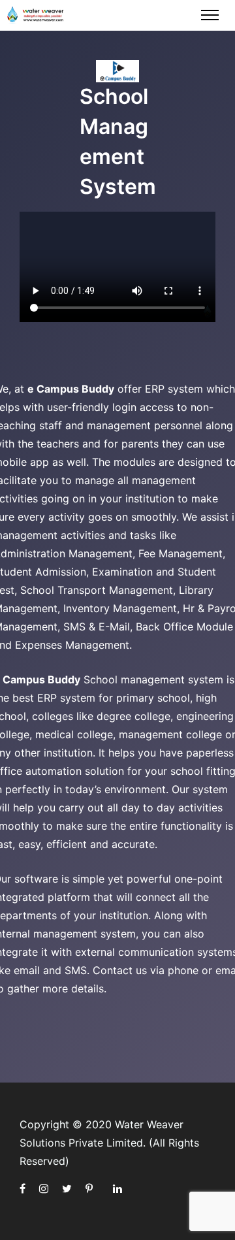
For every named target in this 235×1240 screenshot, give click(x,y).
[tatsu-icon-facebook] (24, 1188)
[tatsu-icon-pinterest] (91, 1188)
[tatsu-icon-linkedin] (117, 1188)
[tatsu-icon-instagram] (45, 1188)
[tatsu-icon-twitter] (69, 1188)
